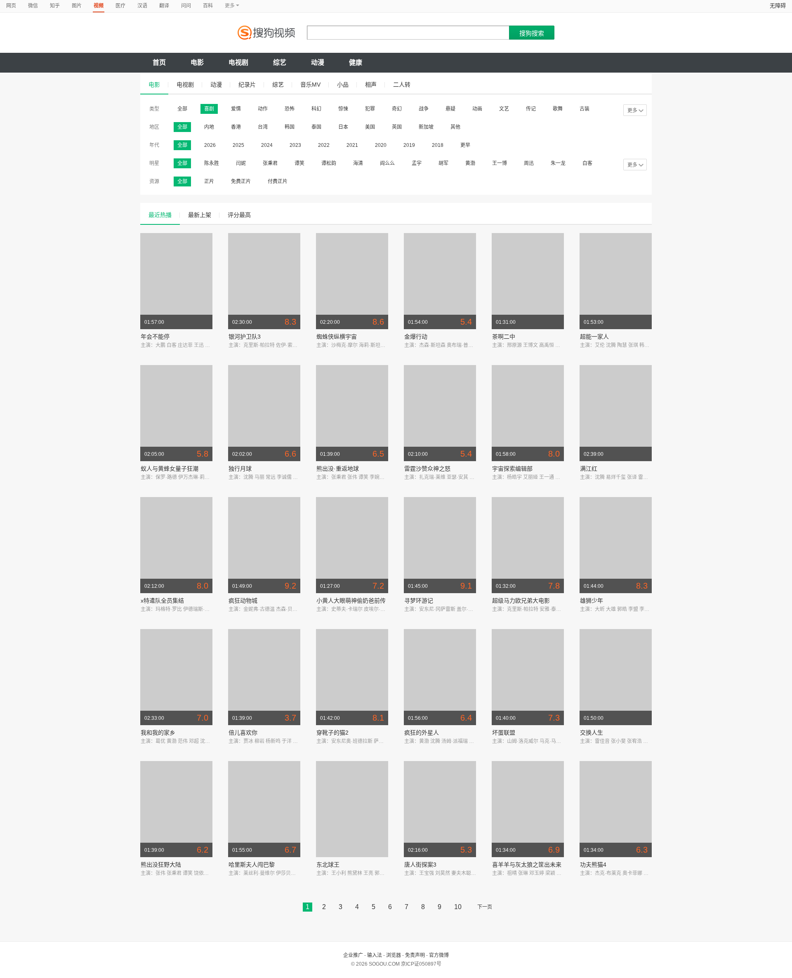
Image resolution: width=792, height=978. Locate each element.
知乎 (55, 6)
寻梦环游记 (418, 600)
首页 (159, 62)
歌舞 (558, 109)
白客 (587, 163)
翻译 (164, 6)
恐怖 (290, 109)
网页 (11, 6)
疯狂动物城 (243, 600)
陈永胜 (211, 163)
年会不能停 (155, 336)
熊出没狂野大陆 (161, 864)
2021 (352, 145)
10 (458, 906)
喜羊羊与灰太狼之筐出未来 (526, 864)
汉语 (142, 6)
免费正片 (241, 181)
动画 (477, 109)
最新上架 (199, 215)
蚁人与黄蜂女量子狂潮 (169, 468)
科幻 (316, 109)
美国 (370, 127)
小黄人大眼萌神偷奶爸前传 (351, 600)
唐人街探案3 (420, 864)
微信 (33, 6)
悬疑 (450, 109)
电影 (197, 62)
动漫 (317, 62)
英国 (397, 127)
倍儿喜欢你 (243, 732)
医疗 (120, 6)
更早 (465, 145)
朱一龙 (558, 163)
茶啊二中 (503, 336)
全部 (182, 109)
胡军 (443, 163)
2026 (210, 145)
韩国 (290, 127)
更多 (632, 110)
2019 (409, 145)
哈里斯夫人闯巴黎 (252, 864)
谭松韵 (328, 163)
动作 (263, 109)
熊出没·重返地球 (337, 468)
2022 (324, 145)
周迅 (529, 163)
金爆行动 (415, 336)
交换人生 (591, 732)
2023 (295, 145)
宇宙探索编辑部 (512, 468)
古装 (584, 109)
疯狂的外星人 (421, 732)
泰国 (316, 127)
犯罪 (370, 109)
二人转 (401, 84)
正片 (209, 181)
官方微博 (439, 955)
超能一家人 (594, 336)
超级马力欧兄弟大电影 (521, 600)
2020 (381, 145)
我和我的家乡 (158, 732)
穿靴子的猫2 (332, 732)
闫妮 (241, 163)
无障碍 (778, 5)
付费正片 (278, 181)
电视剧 (238, 62)
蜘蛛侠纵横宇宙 (336, 336)
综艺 (279, 62)
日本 (343, 127)
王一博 (499, 163)
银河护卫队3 (245, 336)
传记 (531, 109)
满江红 (588, 468)
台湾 (263, 127)
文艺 (504, 109)
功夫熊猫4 (593, 864)
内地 (209, 127)
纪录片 (247, 84)
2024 (267, 145)
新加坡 (426, 127)
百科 (208, 6)
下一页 (484, 907)
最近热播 (160, 215)
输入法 (374, 955)
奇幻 (397, 109)
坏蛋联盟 (503, 732)
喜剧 (209, 109)
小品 (343, 84)
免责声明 (415, 955)
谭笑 (299, 163)
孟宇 (417, 163)
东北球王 (327, 864)
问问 (186, 6)
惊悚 (343, 109)
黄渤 (470, 163)
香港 (236, 127)
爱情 (236, 109)
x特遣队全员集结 (162, 600)
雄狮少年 (591, 600)
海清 (358, 163)
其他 (455, 127)
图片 (77, 6)
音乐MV (310, 84)
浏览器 (393, 955)
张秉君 (270, 163)
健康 (355, 62)
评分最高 (239, 215)
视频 (99, 6)
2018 (437, 145)
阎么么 (387, 163)
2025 (238, 145)
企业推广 (353, 955)
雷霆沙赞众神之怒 (427, 468)
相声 (371, 84)
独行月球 (240, 468)
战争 (424, 109)
